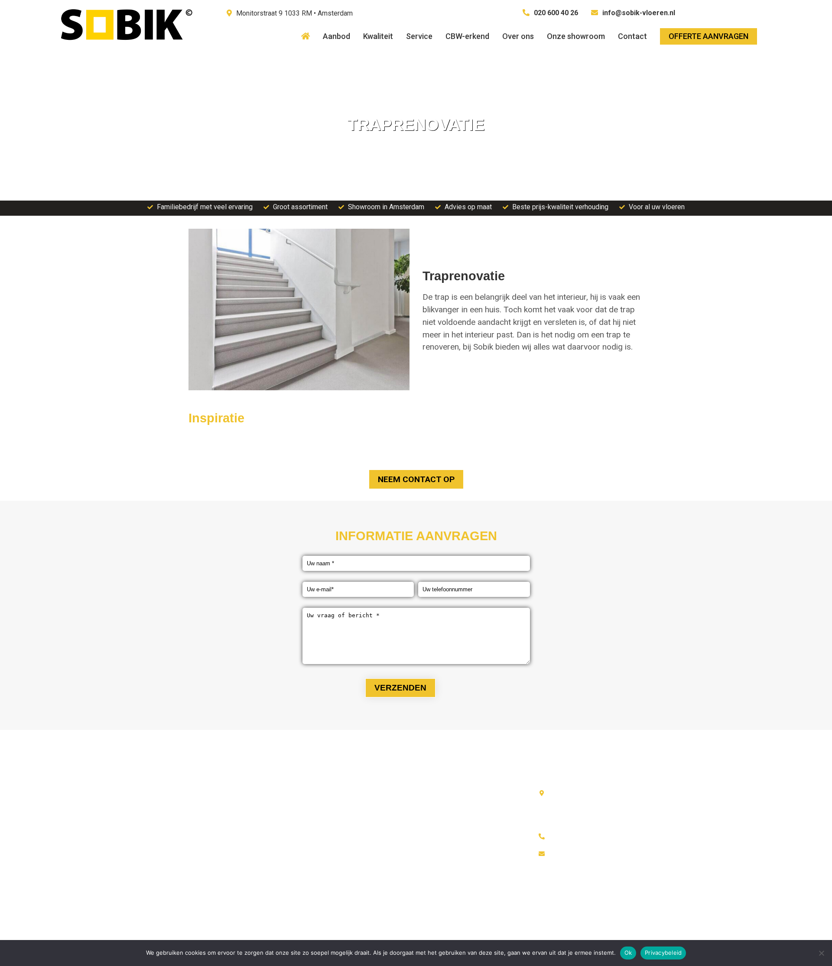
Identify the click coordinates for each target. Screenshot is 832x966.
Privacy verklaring (226, 827)
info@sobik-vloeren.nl (638, 13)
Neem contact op (416, 479)
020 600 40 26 (556, 13)
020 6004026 (570, 836)
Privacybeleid (663, 952)
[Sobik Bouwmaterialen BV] (125, 48)
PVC (323, 810)
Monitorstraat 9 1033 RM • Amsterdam (294, 13)
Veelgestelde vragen (231, 845)
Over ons (213, 793)
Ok (628, 952)
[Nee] (821, 953)
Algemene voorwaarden (235, 810)
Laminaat (330, 793)
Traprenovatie (337, 827)
